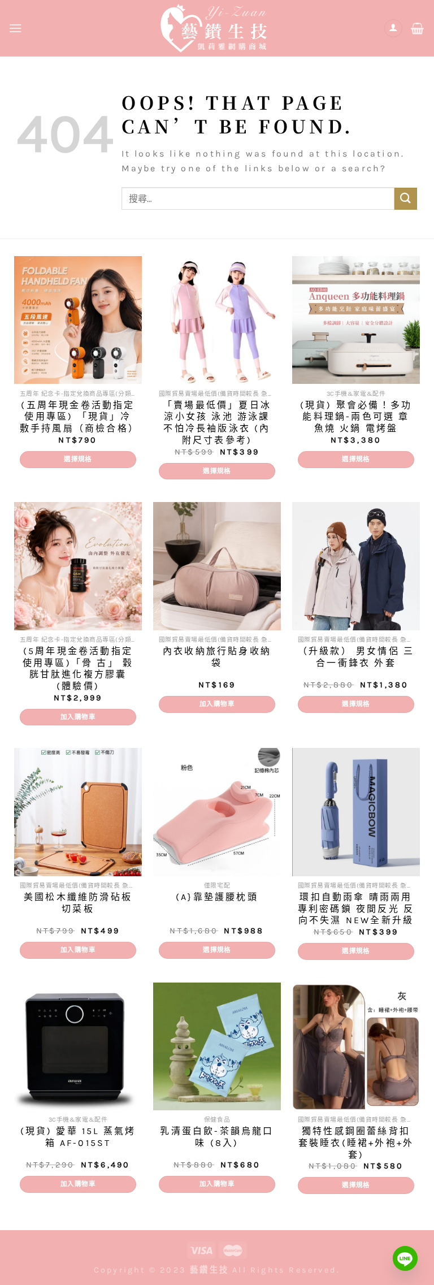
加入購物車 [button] (78, 716)
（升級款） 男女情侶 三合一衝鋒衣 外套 (356, 657)
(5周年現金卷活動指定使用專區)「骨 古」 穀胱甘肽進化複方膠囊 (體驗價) (78, 668)
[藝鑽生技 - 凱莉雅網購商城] (217, 28)
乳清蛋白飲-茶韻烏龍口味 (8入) (217, 1137)
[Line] (405, 1258)
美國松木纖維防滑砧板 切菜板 (78, 903)
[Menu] (16, 28)
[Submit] (405, 199)
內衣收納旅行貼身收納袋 (217, 657)
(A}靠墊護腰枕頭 (217, 897)
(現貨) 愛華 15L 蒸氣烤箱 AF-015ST (78, 1137)
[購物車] (418, 28)
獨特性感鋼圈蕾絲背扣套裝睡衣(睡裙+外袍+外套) (356, 1143)
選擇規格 (78, 459)
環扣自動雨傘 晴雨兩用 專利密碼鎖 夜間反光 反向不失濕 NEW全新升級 (356, 909)
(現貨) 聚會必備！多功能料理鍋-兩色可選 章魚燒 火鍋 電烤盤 (356, 417)
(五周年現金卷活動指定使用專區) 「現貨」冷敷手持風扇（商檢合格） (78, 417)
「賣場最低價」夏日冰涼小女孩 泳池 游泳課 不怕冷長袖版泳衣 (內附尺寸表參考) (217, 422)
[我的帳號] (393, 28)
